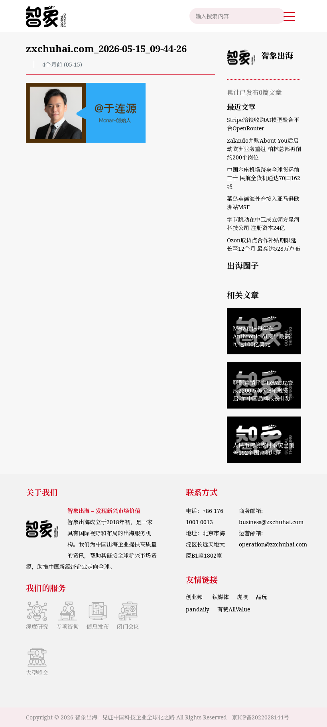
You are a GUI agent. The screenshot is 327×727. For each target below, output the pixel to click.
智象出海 (277, 55)
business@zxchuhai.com (271, 522)
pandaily (197, 609)
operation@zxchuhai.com (273, 544)
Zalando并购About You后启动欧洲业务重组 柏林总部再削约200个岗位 (264, 149)
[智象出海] (46, 16)
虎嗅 (242, 597)
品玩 (261, 597)
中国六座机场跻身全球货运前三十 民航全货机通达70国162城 (263, 178)
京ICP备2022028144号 (260, 717)
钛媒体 (220, 597)
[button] (289, 16)
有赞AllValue (233, 609)
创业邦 (195, 597)
